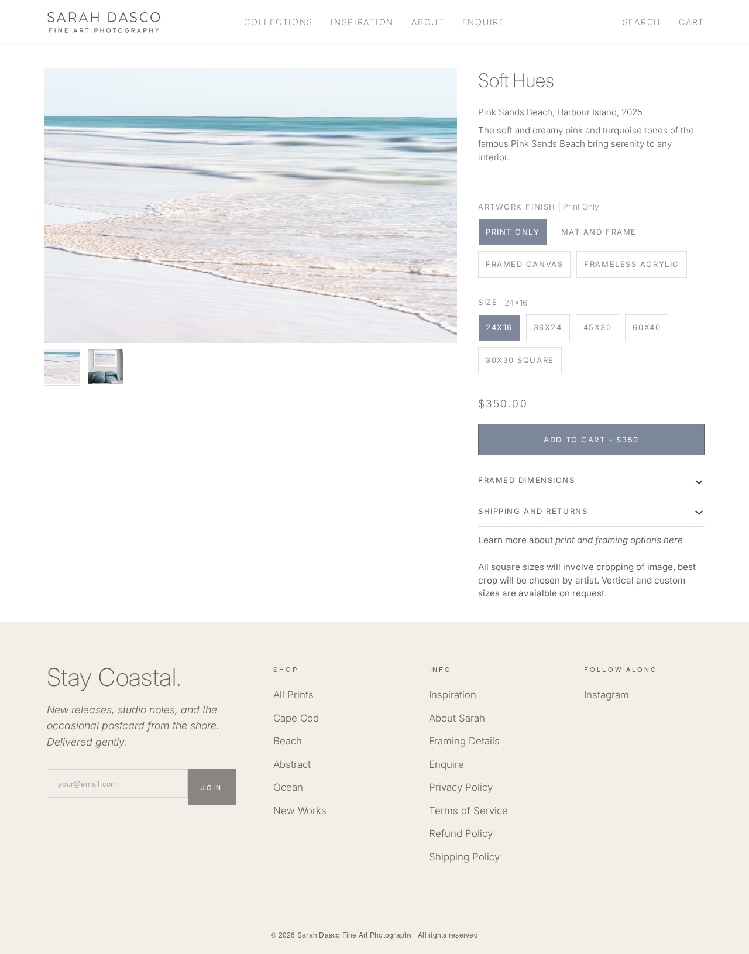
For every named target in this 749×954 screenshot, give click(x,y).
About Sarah (457, 718)
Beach (287, 741)
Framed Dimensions (526, 480)
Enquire (446, 764)
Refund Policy (461, 833)
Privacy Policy (461, 787)
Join (211, 787)
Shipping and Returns (532, 511)
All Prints (293, 695)
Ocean (288, 787)
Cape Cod (296, 718)
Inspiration (452, 695)
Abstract (292, 764)
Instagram (606, 695)
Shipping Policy (464, 857)
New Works (300, 810)
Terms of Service (468, 810)
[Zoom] (250, 205)
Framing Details (464, 741)
